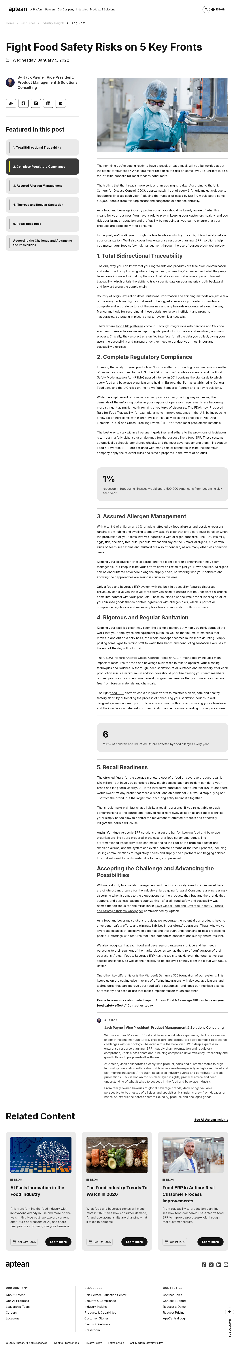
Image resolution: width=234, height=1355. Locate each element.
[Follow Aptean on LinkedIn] (218, 1265)
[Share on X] (36, 103)
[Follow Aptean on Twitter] (211, 1265)
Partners (50, 9)
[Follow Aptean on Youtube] (226, 1265)
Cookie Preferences (66, 1342)
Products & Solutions (102, 9)
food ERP (117, 693)
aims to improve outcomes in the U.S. (179, 412)
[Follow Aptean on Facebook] (204, 1265)
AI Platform (36, 9)
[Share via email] (61, 103)
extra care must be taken (201, 531)
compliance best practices (151, 397)
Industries (82, 9)
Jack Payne (33, 77)
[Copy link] (11, 103)
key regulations (210, 387)
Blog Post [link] (78, 23)
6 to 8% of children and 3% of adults (130, 526)
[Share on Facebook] (23, 103)
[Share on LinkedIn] (48, 103)
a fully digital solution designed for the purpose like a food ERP (157, 437)
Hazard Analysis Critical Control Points (141, 658)
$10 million (104, 782)
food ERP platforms (129, 326)
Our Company (66, 9)
